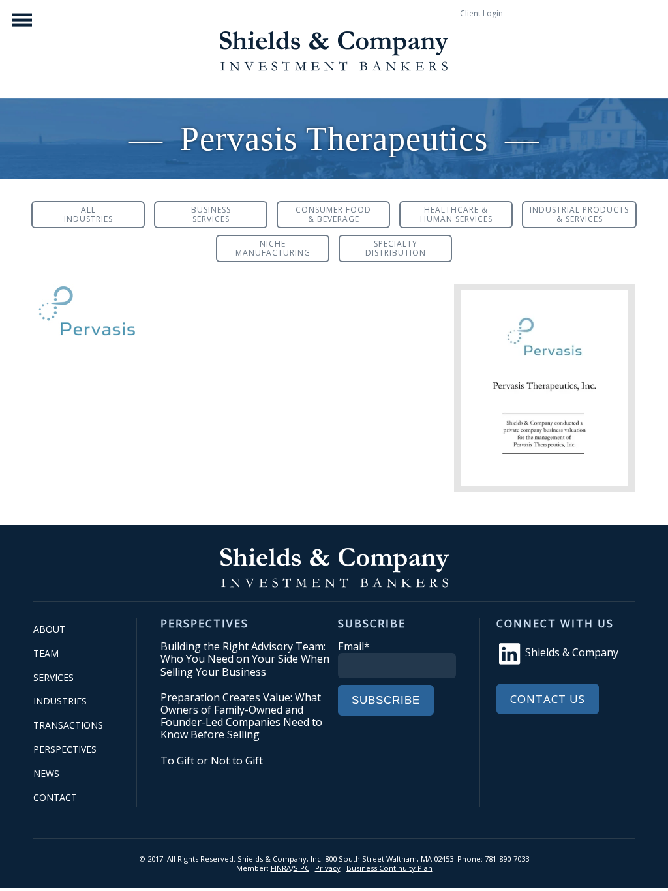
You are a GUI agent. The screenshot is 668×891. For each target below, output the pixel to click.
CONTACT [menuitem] (55, 797)
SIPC (301, 868)
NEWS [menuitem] (46, 773)
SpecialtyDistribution (395, 248)
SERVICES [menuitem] (53, 677)
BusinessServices (211, 214)
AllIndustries (88, 214)
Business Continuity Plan (389, 868)
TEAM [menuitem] (46, 653)
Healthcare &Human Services (456, 214)
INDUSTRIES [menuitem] (60, 701)
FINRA (281, 868)
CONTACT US (547, 698)
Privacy (328, 868)
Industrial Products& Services (579, 214)
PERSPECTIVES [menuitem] (65, 749)
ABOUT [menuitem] (49, 629)
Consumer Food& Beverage (333, 214)
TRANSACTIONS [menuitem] (68, 725)
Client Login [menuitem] (481, 13)
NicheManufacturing (273, 248)
